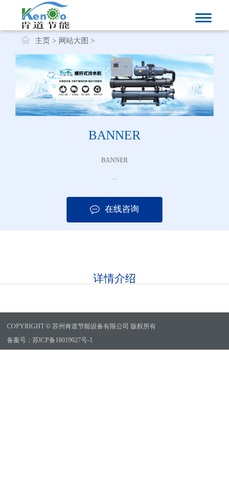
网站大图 (73, 41)
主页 (42, 41)
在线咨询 (122, 208)
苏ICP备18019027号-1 (62, 340)
